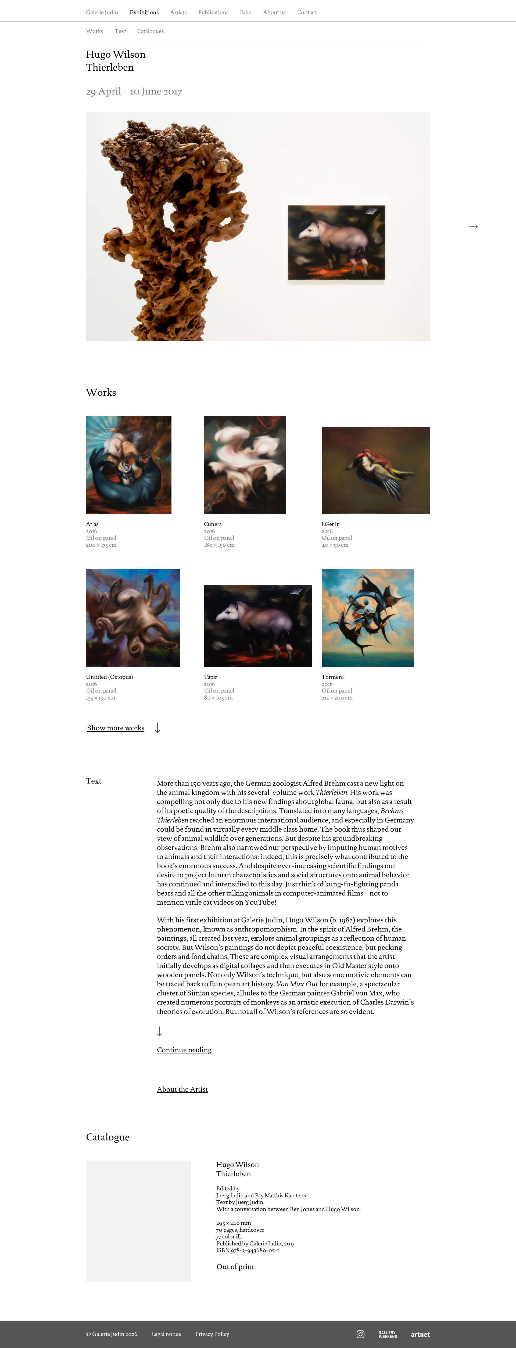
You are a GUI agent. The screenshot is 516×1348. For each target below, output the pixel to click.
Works (94, 31)
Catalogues (150, 31)
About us (274, 12)
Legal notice (166, 1334)
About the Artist (182, 1090)
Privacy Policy (212, 1334)
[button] (473, 226)
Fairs (246, 12)
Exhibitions (144, 12)
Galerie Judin (102, 12)
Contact (306, 12)
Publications (213, 12)
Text (120, 31)
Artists (178, 12)
